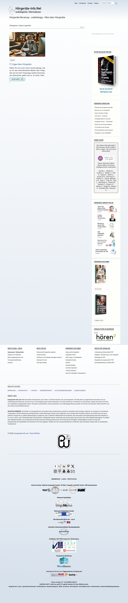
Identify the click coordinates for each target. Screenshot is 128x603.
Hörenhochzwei (95, 586)
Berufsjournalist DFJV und (61, 519)
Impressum (11, 352)
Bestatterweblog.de (52, 586)
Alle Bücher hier (106, 92)
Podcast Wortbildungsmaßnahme (110, 586)
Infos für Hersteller (71, 373)
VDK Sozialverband (91, 485)
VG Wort (63, 485)
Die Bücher (82, 3)
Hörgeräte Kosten (71, 360)
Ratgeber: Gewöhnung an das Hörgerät (106, 355)
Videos (96, 3)
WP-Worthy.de (74, 586)
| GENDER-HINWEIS (79, 390)
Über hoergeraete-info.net (15, 357)
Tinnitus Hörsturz (71, 370)
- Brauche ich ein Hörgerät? (102, 110)
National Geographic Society (51, 485)
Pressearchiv (82, 373)
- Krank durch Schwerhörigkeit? (103, 124)
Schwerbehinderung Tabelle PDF (104, 362)
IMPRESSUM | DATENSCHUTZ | (19, 390)
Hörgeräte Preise (71, 355)
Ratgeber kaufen (99, 320)
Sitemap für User (42, 360)
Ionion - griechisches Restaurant (27, 586)
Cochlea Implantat (71, 368)
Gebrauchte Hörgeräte (72, 352)
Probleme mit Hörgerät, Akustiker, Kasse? (49, 357)
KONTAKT (33, 390)
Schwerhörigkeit (70, 365)
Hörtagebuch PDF (99, 357)
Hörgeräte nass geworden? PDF (104, 360)
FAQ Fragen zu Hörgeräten (74, 357)
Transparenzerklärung (14, 360)
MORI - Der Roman (64, 586)
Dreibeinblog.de (41, 586)
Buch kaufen (98, 289)
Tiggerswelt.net (68, 571)
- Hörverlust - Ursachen (100, 116)
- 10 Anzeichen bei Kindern (101, 127)
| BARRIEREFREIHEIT (45, 390)
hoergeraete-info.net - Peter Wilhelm (27, 433)
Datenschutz (20, 352)
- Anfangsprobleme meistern (102, 119)
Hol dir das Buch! (106, 89)
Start (76, 3)
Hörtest (68, 362)
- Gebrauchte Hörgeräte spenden (103, 107)
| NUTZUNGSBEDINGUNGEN (62, 390)
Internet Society (36, 485)
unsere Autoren (41, 355)
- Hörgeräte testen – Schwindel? (103, 121)
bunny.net (79, 571)
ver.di (73, 519)
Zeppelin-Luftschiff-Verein (75, 485)
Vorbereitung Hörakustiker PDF (103, 352)
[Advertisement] (103, 34)
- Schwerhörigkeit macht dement (103, 130)
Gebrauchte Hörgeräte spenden (46, 352)
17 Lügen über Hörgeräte (20, 64)
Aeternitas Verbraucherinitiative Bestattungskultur (64, 527)
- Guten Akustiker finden (101, 113)
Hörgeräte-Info (13, 586)
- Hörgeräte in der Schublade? (102, 133)
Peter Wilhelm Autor (84, 586)
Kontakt (90, 3)
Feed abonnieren (42, 362)
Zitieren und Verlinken (14, 355)
